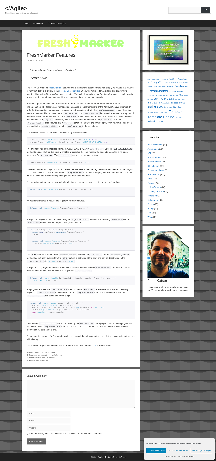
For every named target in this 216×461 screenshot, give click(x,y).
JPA (181, 95)
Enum (150, 86)
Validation (152, 121)
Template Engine (55, 355)
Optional (157, 103)
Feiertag (170, 86)
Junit (156, 98)
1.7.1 (94, 345)
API (149, 153)
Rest (182, 102)
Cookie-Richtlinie (170, 456)
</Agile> (16, 8)
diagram (173, 82)
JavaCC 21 (174, 95)
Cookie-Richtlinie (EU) (57, 23)
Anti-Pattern (155, 187)
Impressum (181, 456)
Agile (149, 79)
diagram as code (182, 82)
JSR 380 (150, 99)
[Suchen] (205, 10)
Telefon (156, 112)
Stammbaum (177, 107)
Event (164, 86)
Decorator (166, 82)
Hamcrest (180, 92)
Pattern (151, 183)
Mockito (150, 103)
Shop (26, 23)
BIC (149, 82)
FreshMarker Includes (69, 91)
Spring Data (168, 107)
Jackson (158, 95)
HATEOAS (151, 95)
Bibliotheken (34, 352)
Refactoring (153, 200)
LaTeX (171, 99)
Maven (177, 99)
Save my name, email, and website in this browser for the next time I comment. (66, 433)
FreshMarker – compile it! (39, 360)
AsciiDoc (172, 79)
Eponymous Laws (156, 170)
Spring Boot (155, 106)
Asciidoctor (183, 79)
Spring (151, 208)
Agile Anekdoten (155, 145)
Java (53, 352)
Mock (183, 99)
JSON (186, 95)
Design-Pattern (157, 191)
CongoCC (156, 82)
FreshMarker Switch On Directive (42, 358)
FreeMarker (181, 86)
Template (44, 355)
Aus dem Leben (155, 157)
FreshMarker (55, 88)
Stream (150, 112)
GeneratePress (119, 457)
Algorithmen (153, 149)
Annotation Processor (160, 79)
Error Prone (157, 86)
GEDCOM (173, 91)
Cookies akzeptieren (156, 450)
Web (150, 217)
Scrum (151, 204)
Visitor (160, 122)
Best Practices (154, 162)
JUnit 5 (164, 98)
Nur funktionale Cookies (178, 450)
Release (174, 103)
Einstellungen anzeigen (201, 450)
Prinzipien (152, 196)
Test (149, 213)
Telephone (164, 112)
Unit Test (178, 118)
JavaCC (166, 95)
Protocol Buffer (165, 103)
